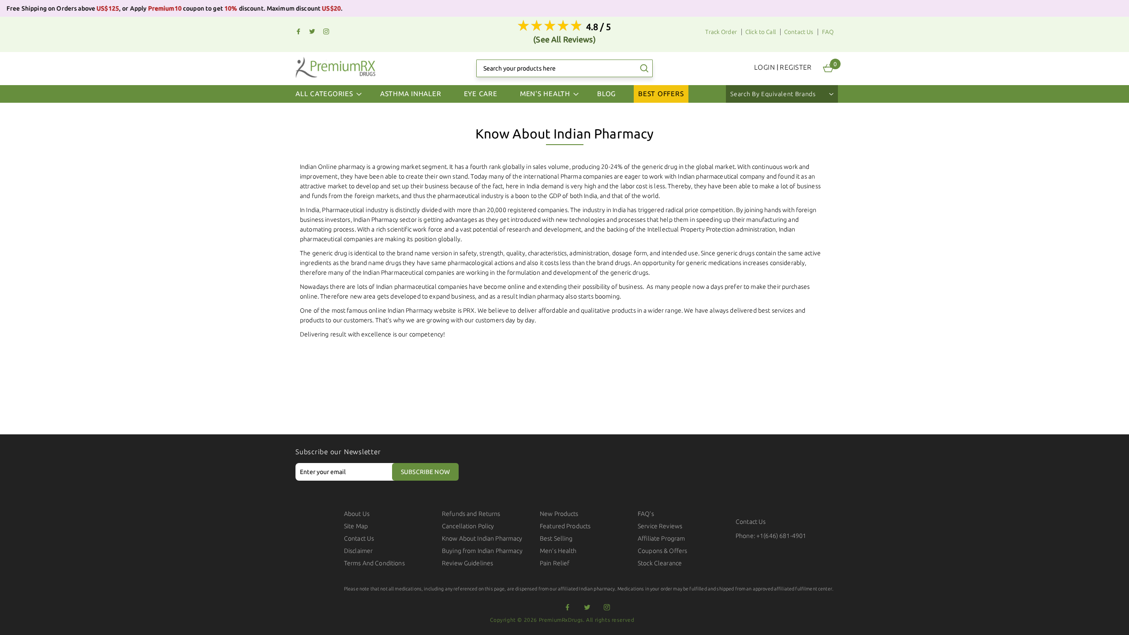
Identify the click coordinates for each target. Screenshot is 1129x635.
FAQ (828, 32)
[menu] (564, 94)
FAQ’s (646, 513)
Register (796, 67)
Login (764, 67)
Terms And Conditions (374, 563)
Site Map (356, 526)
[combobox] (564, 68)
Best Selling (556, 538)
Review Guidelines (467, 563)
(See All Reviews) (564, 39)
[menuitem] (411, 94)
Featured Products (565, 526)
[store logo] (335, 67)
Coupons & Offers (662, 550)
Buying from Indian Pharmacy (482, 550)
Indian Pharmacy (375, 219)
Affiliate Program (661, 538)
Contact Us (798, 32)
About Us (357, 513)
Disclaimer (358, 550)
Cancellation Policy (468, 526)
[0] (828, 68)
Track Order (721, 32)
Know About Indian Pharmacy (482, 538)
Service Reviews (660, 526)
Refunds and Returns (471, 513)
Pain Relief (555, 563)
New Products (559, 513)
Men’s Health (558, 550)
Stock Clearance (660, 563)
